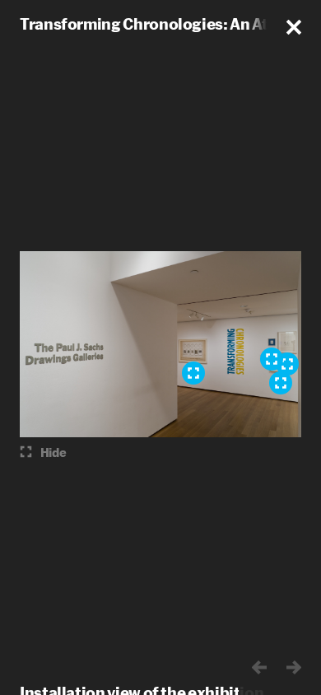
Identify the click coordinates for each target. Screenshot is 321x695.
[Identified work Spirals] (280, 383)
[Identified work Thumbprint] (271, 359)
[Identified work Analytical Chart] (193, 373)
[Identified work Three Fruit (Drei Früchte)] (287, 364)
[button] (294, 27)
